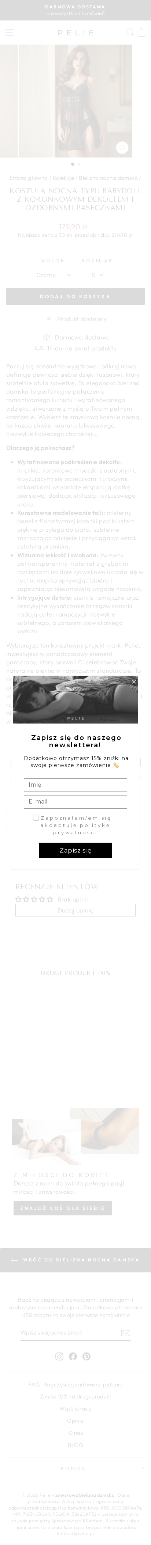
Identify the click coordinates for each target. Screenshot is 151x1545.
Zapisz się (75, 850)
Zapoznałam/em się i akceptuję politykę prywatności (78, 825)
